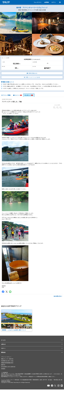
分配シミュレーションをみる (33, 77)
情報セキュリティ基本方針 (7, 358)
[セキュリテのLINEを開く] (62, 385)
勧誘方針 (3, 364)
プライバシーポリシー (6, 356)
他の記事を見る (58, 296)
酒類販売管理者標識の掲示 (7, 362)
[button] (32, 340)
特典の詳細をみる (32, 73)
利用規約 (3, 368)
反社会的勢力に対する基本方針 (8, 366)
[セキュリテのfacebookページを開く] (52, 385)
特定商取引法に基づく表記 (7, 360)
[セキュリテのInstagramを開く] (58, 385)
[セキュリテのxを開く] (55, 385)
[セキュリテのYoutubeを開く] (48, 385)
